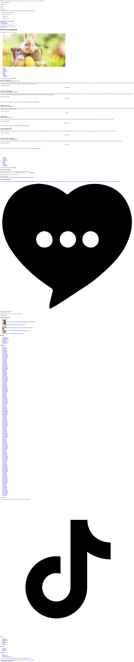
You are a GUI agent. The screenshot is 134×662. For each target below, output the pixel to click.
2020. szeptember (5, 413)
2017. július (4, 449)
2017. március (5, 453)
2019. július (4, 426)
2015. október (5, 469)
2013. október (5, 491)
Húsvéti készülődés (45, 181)
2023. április (5, 384)
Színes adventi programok (24, 181)
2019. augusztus (5, 425)
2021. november (5, 400)
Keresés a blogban (3, 24)
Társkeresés (4, 648)
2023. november (5, 377)
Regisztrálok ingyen (3, 315)
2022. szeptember (5, 390)
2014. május (5, 485)
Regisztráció (5, 649)
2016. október (5, 457)
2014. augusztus (5, 482)
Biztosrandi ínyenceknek (25, 177)
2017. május (5, 451)
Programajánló (5, 26)
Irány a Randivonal (4, 23)
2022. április (5, 395)
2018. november (5, 434)
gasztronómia (5, 70)
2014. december (5, 478)
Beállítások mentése (4, 21)
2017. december (5, 444)
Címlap (1, 26)
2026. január (5, 352)
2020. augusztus (5, 414)
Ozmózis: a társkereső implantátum (9, 177)
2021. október (5, 401)
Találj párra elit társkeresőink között (23, 125)
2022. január (5, 398)
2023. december (5, 376)
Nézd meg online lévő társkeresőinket (34, 148)
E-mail (9, 78)
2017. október (5, 446)
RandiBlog (4, 32)
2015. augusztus (5, 471)
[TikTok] (68, 634)
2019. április (5, 429)
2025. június (5, 359)
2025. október (5, 355)
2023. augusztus (5, 380)
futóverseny (5, 69)
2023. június (5, 382)
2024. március (5, 373)
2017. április (5, 452)
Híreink (4, 340)
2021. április (5, 406)
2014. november (5, 479)
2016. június (5, 461)
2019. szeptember (5, 424)
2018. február (5, 442)
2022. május (5, 394)
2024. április (5, 372)
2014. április (5, 486)
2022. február (5, 397)
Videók (4, 342)
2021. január (5, 409)
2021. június (5, 404)
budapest (4, 67)
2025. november (5, 354)
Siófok (4, 73)
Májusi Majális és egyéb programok (102, 181)
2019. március (5, 430)
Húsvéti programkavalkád (4, 181)
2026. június (5, 348)
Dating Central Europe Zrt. (7, 656)
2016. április (5, 463)
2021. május (5, 405)
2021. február (5, 408)
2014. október (5, 480)
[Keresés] (0, 23)
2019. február (5, 431)
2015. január (5, 477)
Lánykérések (5, 343)
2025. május (5, 360)
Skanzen (4, 74)
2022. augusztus (5, 391)
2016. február (5, 465)
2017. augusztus (5, 448)
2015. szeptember (5, 470)
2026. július (4, 347)
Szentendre (5, 75)
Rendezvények (5, 341)
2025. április (5, 361)
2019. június (5, 427)
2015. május (5, 473)
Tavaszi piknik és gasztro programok (35, 181)
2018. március (5, 441)
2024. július (4, 369)
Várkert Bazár (5, 76)
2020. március (5, 419)
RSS (3, 654)
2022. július (4, 392)
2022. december (5, 387)
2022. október (5, 389)
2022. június (5, 393)
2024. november (5, 366)
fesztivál (4, 68)
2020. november (5, 411)
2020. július (4, 415)
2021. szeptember (5, 402)
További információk (30, 10)
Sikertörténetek (6, 338)
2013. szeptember (5, 492)
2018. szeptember (5, 436)
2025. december (5, 353)
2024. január (5, 375)
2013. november (5, 490)
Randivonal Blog (3, 497)
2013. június (5, 495)
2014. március (5, 487)
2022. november (5, 388)
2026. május (5, 349)
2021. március (5, 407)
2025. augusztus (5, 357)
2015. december (5, 467)
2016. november (5, 456)
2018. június (5, 438)
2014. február (5, 488)
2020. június (5, 416)
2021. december (5, 399)
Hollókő (4, 71)
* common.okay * (3, 4)
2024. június (5, 370)
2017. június (5, 450)
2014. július (4, 483)
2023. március (5, 385)
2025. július (4, 358)
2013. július (4, 494)
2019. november (5, 422)
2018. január (5, 443)
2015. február (5, 476)
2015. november (5, 468)
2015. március (5, 475)
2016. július (4, 460)
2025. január (5, 364)
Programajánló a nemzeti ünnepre (14, 181)
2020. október (5, 412)
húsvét (4, 72)
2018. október (5, 435)
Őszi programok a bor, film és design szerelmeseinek (74, 181)
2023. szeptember (5, 379)
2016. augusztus (5, 459)
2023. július (4, 381)
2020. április (5, 418)
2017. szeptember (5, 447)
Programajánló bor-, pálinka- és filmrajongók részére (56, 181)
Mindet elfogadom (11, 21)
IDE (8, 85)
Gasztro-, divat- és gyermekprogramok (114, 181)
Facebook (6, 78)
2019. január (5, 432)
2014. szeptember (5, 481)
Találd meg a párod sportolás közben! (89, 181)
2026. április (5, 350)
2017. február (5, 454)
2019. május (5, 428)
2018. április (5, 440)
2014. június (5, 484)
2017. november (5, 445)
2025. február (5, 363)
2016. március (5, 464)
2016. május (5, 462)
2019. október (5, 423)
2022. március (5, 396)
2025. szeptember (5, 356)
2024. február (5, 374)
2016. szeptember (5, 458)
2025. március (5, 362)
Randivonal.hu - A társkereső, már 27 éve (24, 658)
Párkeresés (5, 337)
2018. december (5, 433)
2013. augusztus (5, 493)
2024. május (5, 371)
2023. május (5, 383)
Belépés (4, 650)
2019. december (5, 421)
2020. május (5, 417)
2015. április (5, 474)
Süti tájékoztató (5, 655)
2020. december (5, 410)
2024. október (5, 367)
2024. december (5, 365)
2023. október (5, 378)
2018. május (5, 439)
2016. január (5, 466)
